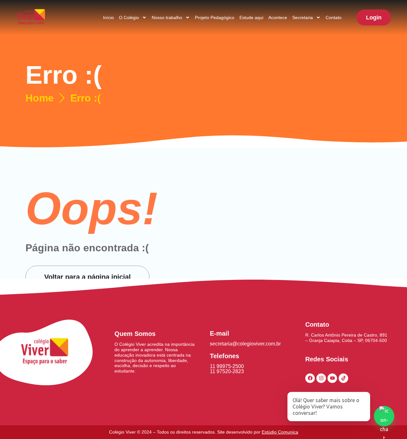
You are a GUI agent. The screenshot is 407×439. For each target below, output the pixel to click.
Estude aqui (251, 17)
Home (39, 98)
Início (108, 17)
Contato (333, 17)
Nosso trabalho (167, 17)
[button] (373, 17)
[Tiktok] (343, 378)
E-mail (219, 333)
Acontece (277, 17)
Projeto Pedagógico (214, 17)
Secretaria (302, 17)
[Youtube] (332, 378)
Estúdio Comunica (280, 432)
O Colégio (129, 17)
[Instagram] (321, 378)
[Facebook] (310, 378)
